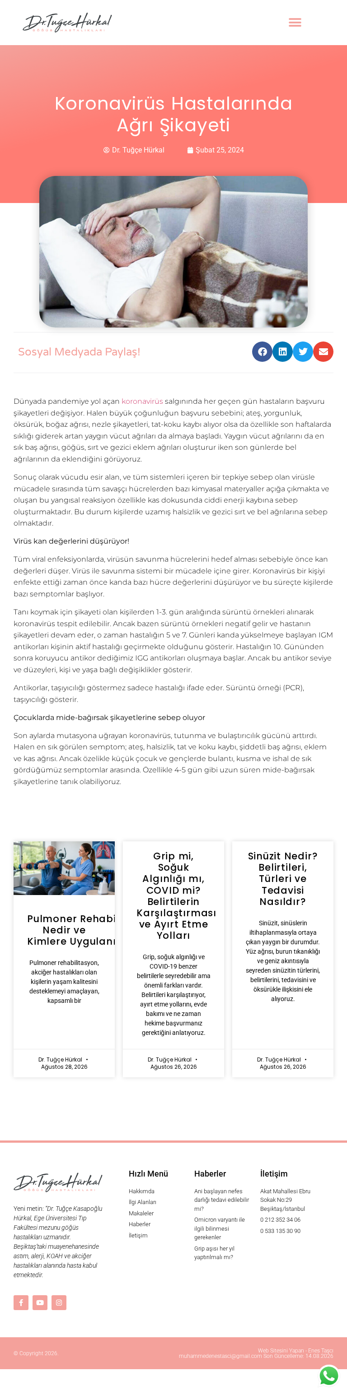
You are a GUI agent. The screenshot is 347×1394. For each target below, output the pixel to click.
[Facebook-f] (21, 1302)
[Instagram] (59, 1302)
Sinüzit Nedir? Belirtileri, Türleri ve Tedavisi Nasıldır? (283, 878)
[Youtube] (40, 1302)
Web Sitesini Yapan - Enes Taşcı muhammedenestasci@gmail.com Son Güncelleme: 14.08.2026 (256, 1353)
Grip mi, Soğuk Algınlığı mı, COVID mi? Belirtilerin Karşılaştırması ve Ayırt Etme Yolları (176, 895)
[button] (295, 23)
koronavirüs (142, 401)
